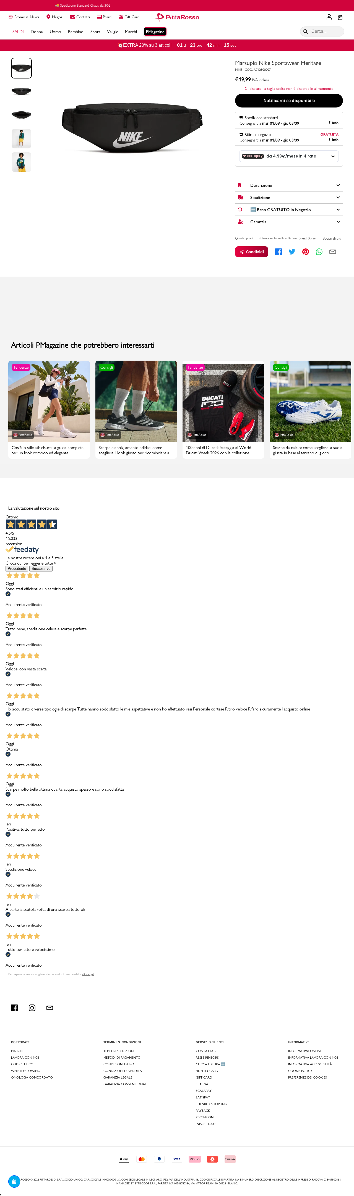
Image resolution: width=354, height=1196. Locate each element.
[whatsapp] (319, 251)
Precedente (17, 568)
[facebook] (278, 251)
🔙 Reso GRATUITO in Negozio (177, 5)
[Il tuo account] (329, 17)
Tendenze (21, 367)
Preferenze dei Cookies (307, 1077)
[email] (332, 251)
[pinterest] (305, 251)
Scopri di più (331, 238)
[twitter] (292, 251)
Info (335, 123)
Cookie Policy (300, 1071)
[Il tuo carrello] (340, 18)
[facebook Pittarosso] (14, 1007)
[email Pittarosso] (49, 1007)
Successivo (41, 568)
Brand (302, 238)
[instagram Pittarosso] (32, 1007)
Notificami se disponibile (289, 100)
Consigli (106, 367)
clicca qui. (88, 974)
